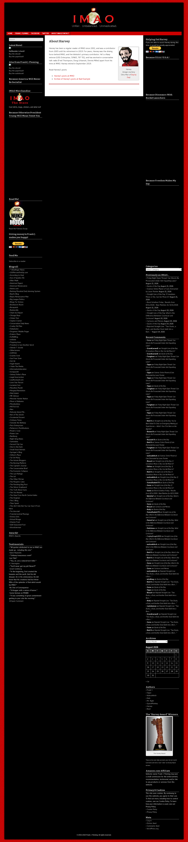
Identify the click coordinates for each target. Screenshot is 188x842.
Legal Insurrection (17, 377)
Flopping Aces (15, 342)
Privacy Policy (152, 812)
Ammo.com (14, 288)
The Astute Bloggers (18, 460)
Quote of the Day (153, 286)
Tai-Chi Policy (15, 457)
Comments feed (153, 826)
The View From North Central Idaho (23, 495)
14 (172, 663)
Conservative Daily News (19, 323)
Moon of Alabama (17, 401)
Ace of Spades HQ (17, 278)
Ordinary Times (16, 420)
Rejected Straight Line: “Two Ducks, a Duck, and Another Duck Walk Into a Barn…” (161, 329)
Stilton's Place (15, 455)
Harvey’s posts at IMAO (64, 76)
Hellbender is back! (17, 51)
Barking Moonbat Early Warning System (25, 291)
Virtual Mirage (15, 519)
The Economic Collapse (19, 471)
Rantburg (13, 436)
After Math (14, 280)
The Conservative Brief (18, 468)
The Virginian (15, 498)
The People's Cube (17, 482)
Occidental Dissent (17, 417)
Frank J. (150, 690)
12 (162, 663)
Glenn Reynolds (15, 553)
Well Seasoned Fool (17, 525)
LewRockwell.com (17, 380)
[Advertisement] (19, 156)
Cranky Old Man (16, 326)
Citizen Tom (14, 318)
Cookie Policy (152, 809)
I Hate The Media (16, 366)
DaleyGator (14, 329)
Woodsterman (15, 527)
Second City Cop (16, 444)
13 (167, 663)
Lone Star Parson (16, 382)
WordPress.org (152, 828)
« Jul (147, 681)
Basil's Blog (14, 294)
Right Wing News (16, 439)
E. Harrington (15, 563)
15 (177, 663)
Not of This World (17, 415)
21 (172, 667)
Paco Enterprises (16, 425)
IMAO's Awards (15, 536)
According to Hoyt (17, 275)
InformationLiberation (18, 369)
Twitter (45, 33)
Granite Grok (15, 355)
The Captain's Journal (18, 466)
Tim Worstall (15, 511)
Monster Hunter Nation (19, 398)
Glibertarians (15, 350)
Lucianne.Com (15, 385)
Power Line (14, 433)
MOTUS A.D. (14, 406)
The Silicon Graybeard (18, 487)
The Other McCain (17, 479)
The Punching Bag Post (18, 484)
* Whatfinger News (17, 270)
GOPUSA (13, 353)
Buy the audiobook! (16, 73)
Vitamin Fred (15, 522)
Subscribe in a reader (17, 261)
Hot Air (12, 361)
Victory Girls (14, 516)
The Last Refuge (16, 474)
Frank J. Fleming (21, 33)
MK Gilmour (14, 396)
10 (153, 663)
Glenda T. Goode (16, 347)
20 (167, 667)
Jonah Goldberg (16, 569)
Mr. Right (150, 701)
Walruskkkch (151, 695)
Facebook (35, 33)
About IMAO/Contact (60, 33)
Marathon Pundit (16, 388)
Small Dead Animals (17, 449)
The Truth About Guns (18, 490)
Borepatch (14, 307)
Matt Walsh (14, 393)
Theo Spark (14, 503)
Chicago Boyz (15, 315)
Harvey (149, 706)
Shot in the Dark (16, 447)
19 (162, 667)
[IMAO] (94, 27)
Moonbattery (15, 404)
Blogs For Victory (16, 302)
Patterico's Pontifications (19, 428)
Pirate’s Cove (15, 431)
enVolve (13, 339)
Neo (11, 409)
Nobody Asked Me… (18, 412)
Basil (149, 709)
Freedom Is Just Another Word (22, 345)
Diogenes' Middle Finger (19, 331)
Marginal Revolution (17, 390)
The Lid (13, 476)
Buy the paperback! (16, 56)
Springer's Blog (16, 452)
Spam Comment (17, 601)
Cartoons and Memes (155, 321)
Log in (149, 820)
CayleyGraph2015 (154, 536)
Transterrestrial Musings (19, 514)
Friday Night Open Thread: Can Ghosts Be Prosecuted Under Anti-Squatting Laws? (161, 343)
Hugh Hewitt (15, 364)
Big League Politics (17, 299)
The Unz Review (16, 492)
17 (153, 667)
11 (158, 663)
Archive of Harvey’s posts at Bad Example (72, 79)
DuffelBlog (14, 337)
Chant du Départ (16, 313)
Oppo (149, 693)
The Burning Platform (18, 463)
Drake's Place (15, 334)
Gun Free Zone (15, 358)
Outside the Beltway (18, 423)
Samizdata (14, 441)
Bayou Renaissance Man (19, 296)
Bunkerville (14, 310)
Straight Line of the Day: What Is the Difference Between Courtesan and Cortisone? (160, 315)
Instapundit (14, 372)
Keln (148, 698)
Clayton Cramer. (16, 321)
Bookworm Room (16, 304)
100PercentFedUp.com (19, 272)
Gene (149, 340)
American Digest (16, 283)
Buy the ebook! (15, 54)
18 (158, 667)
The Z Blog (14, 500)
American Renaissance (18, 286)
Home (10, 33)
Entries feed (151, 823)
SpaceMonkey (152, 703)
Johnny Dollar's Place (18, 374)
